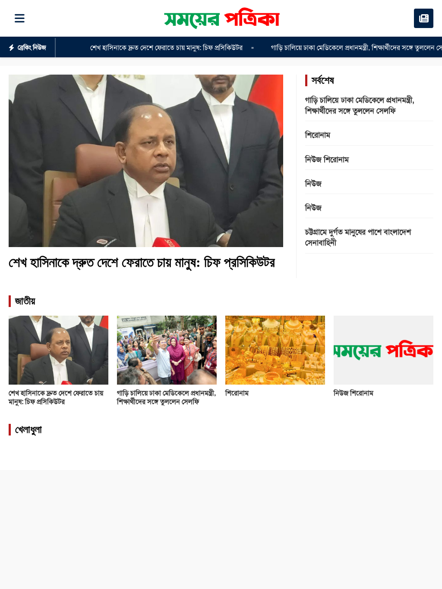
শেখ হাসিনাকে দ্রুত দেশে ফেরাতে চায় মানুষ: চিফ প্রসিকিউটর (145, 47)
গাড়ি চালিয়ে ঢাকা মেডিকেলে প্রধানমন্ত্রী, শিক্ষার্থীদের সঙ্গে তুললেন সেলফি (341, 47)
